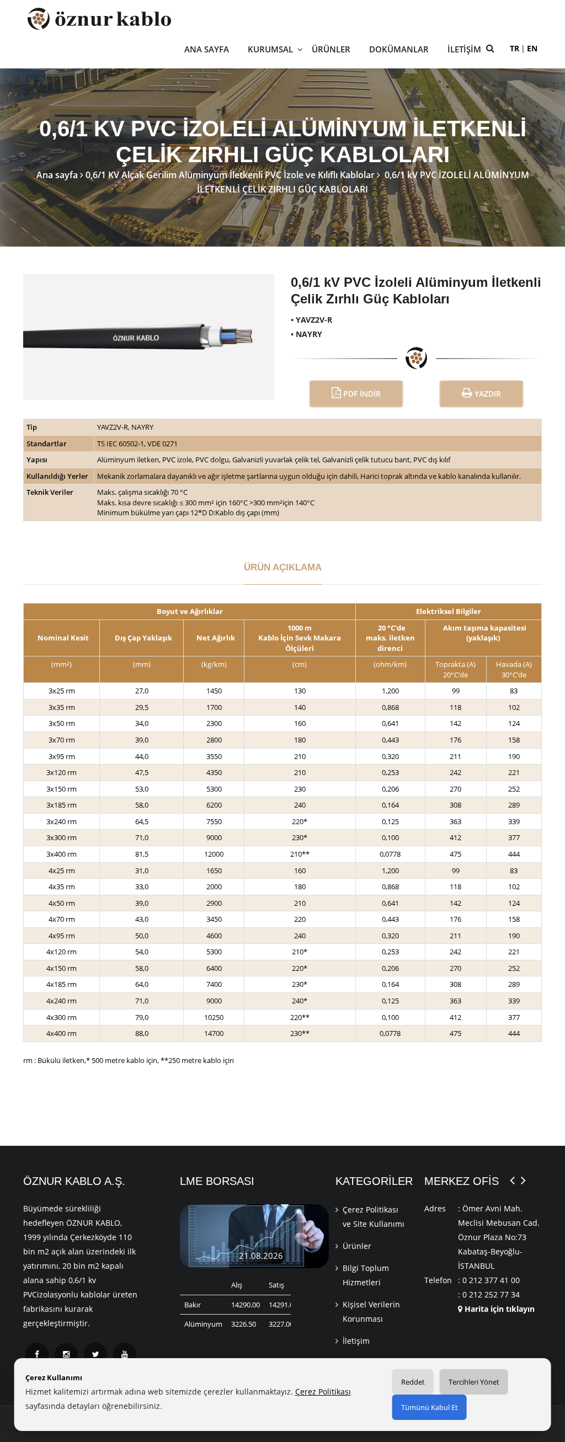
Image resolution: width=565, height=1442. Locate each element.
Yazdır (486, 393)
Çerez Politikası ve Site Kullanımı (373, 1216)
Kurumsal (270, 49)
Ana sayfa (57, 175)
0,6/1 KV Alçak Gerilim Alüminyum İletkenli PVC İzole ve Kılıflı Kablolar (230, 175)
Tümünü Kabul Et (429, 1407)
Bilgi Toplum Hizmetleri (366, 1275)
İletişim (464, 49)
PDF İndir (361, 393)
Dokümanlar (399, 49)
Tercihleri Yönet (474, 1382)
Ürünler (331, 49)
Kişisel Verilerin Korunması (371, 1311)
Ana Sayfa (206, 49)
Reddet (413, 1382)
